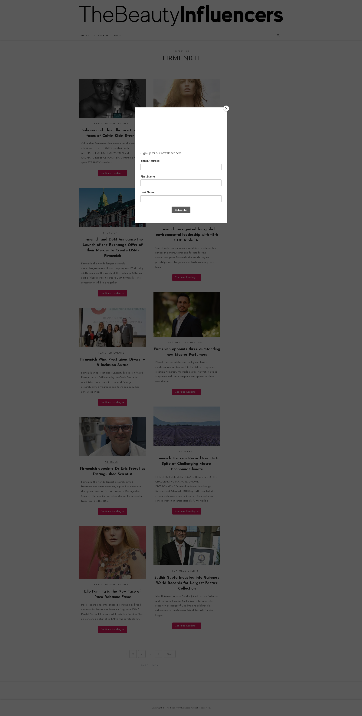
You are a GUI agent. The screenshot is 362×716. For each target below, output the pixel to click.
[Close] (226, 108)
